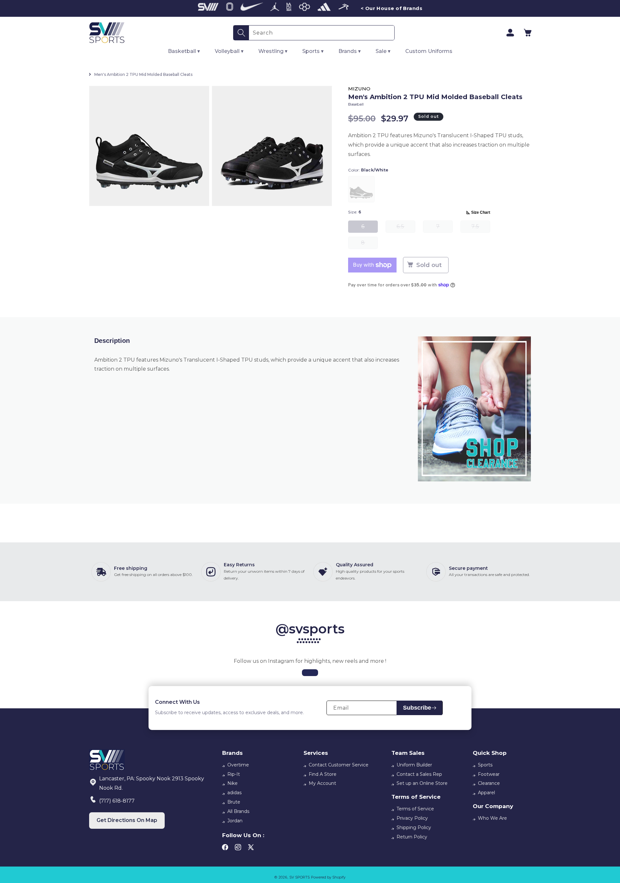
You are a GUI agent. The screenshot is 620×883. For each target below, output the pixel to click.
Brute (233, 802)
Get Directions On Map (127, 820)
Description (112, 340)
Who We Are (492, 818)
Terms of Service (415, 809)
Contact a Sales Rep (419, 774)
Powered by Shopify (328, 877)
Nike (232, 783)
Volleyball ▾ (229, 51)
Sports (485, 765)
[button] (528, 33)
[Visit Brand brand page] (208, 8)
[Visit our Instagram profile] (310, 672)
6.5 (406, 228)
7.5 (480, 228)
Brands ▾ (349, 51)
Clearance (489, 783)
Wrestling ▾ (272, 51)
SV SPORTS (299, 877)
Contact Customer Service (338, 765)
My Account (322, 783)
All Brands (238, 811)
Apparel (486, 793)
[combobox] (321, 33)
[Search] (241, 33)
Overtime (238, 765)
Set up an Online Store (422, 783)
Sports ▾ (313, 51)
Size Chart (480, 212)
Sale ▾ (383, 51)
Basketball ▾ (184, 51)
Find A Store (322, 774)
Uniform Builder (414, 765)
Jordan (235, 821)
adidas (234, 793)
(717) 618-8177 (117, 801)
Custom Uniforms (428, 51)
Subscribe (417, 707)
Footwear (489, 774)
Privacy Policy (412, 818)
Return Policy (412, 837)
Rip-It (233, 774)
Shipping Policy (414, 827)
